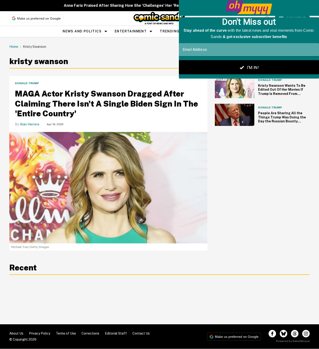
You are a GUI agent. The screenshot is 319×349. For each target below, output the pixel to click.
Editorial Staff (116, 333)
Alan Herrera (29, 124)
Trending (169, 31)
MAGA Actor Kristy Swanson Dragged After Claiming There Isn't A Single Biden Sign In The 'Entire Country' (106, 103)
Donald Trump (27, 83)
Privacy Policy (39, 333)
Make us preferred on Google (39, 18)
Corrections (90, 333)
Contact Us (141, 333)
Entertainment (131, 31)
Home (13, 46)
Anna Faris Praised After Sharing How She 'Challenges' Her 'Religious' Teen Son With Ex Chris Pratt (155, 5)
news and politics (82, 31)
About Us (16, 333)
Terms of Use (66, 333)
